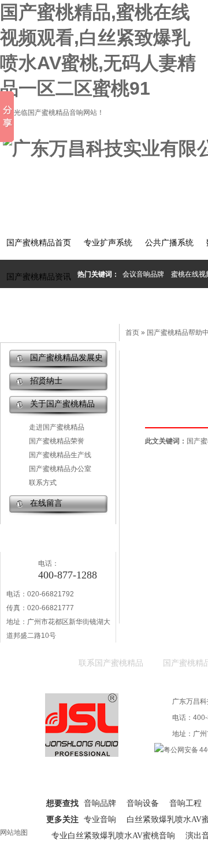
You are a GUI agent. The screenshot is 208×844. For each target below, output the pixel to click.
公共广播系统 (169, 242)
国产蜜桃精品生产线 (60, 455)
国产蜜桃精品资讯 (38, 276)
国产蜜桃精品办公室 (60, 469)
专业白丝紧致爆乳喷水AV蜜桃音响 (113, 835)
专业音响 (100, 819)
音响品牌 (100, 803)
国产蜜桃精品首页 (38, 242)
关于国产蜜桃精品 (62, 403)
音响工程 (185, 803)
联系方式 (43, 483)
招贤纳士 (46, 380)
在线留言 (46, 503)
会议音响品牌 (143, 274)
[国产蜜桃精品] (81, 751)
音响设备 (143, 803)
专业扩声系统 (108, 242)
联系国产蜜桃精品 (111, 663)
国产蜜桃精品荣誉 (56, 441)
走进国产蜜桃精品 (56, 427)
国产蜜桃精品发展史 (66, 357)
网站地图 (14, 832)
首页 (132, 332)
